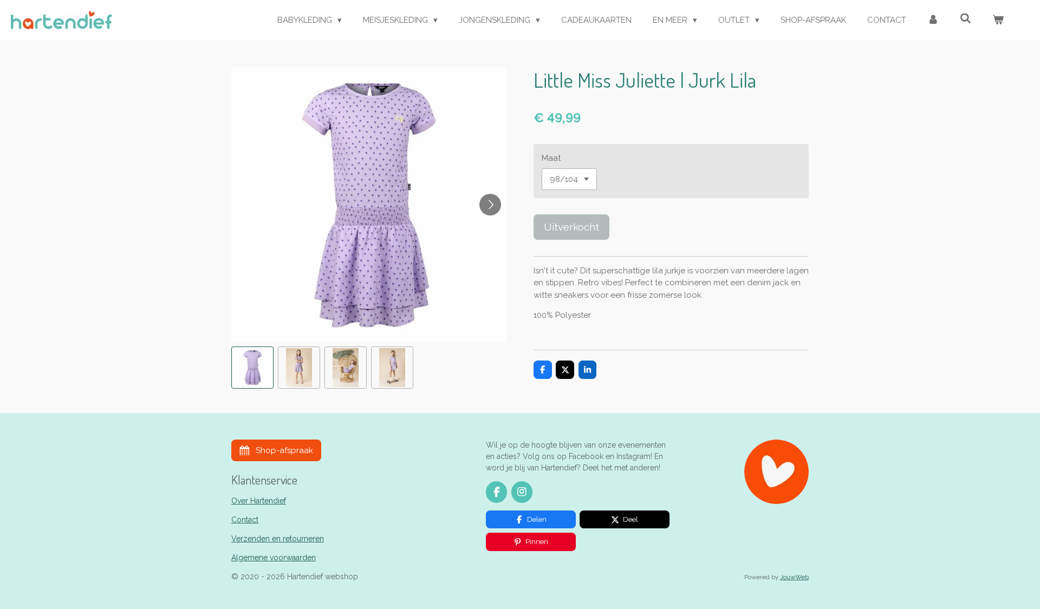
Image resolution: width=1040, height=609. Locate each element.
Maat (551, 158)
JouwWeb (794, 577)
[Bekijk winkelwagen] (998, 20)
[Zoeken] (965, 19)
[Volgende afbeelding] (490, 204)
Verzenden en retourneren (277, 538)
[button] (252, 367)
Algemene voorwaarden (273, 557)
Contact (244, 519)
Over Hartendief (258, 500)
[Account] (933, 20)
